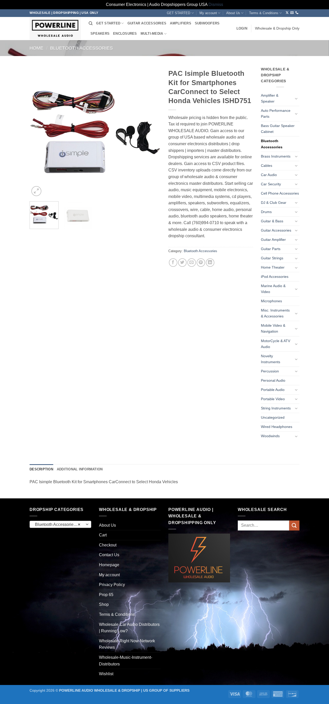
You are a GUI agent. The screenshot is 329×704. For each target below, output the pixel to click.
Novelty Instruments (270, 359)
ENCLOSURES (125, 33)
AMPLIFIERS (180, 23)
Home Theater (273, 267)
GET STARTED (178, 13)
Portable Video (273, 399)
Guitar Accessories (276, 230)
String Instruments (276, 408)
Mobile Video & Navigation (273, 328)
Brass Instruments (275, 156)
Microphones (271, 301)
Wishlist (106, 674)
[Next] (151, 132)
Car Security (271, 184)
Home (36, 48)
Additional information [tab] (80, 469)
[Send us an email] (292, 13)
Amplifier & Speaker (269, 98)
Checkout (107, 545)
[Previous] (38, 132)
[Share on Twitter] (182, 262)
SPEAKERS (99, 33)
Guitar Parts (270, 249)
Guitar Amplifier (273, 239)
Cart (103, 535)
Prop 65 (106, 594)
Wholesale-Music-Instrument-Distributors (125, 660)
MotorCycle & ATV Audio (275, 344)
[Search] (91, 23)
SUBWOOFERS (207, 23)
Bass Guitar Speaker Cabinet (278, 129)
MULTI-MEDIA (152, 33)
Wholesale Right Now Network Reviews (127, 644)
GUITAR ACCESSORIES (147, 23)
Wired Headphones (276, 427)
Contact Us (109, 555)
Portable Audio (273, 390)
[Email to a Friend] (191, 262)
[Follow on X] (287, 13)
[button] (241, 28)
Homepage (109, 565)
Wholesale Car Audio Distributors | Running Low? (129, 627)
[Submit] (294, 525)
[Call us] (296, 13)
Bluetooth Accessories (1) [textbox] (59, 524)
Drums (266, 212)
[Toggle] (296, 98)
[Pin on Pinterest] (201, 262)
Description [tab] (41, 469)
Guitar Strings (272, 258)
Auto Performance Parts (275, 113)
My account (208, 13)
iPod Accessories (274, 277)
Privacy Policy (112, 584)
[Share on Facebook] (173, 262)
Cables (266, 165)
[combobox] (60, 524)
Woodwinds (270, 436)
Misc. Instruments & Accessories (275, 313)
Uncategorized (273, 417)
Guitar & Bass (272, 221)
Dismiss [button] (215, 4)
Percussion (270, 371)
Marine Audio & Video (273, 289)
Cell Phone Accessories (280, 193)
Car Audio (269, 175)
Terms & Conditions (263, 13)
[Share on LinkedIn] (210, 262)
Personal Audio (273, 380)
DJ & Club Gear (273, 202)
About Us (233, 13)
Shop (104, 604)
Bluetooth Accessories (81, 48)
